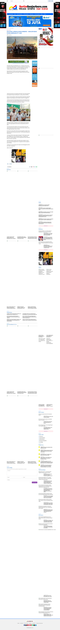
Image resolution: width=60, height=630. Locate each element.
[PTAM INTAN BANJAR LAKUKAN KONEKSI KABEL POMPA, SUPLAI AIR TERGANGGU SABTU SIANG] (46, 500)
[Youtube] (31, 625)
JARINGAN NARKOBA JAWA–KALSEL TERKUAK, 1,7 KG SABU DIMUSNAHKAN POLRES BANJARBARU (49, 405)
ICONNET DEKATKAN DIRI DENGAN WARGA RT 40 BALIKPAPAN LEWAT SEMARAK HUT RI (11, 237)
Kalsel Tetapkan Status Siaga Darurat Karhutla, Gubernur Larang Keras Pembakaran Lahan (46, 458)
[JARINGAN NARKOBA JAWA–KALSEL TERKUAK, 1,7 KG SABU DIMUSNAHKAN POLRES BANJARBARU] (49, 371)
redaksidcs (10, 34)
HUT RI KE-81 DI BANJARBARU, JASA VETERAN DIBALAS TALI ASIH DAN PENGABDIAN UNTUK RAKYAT (48, 238)
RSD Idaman (31, 14)
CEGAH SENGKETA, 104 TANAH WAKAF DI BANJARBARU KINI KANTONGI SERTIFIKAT (48, 234)
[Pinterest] (27, 625)
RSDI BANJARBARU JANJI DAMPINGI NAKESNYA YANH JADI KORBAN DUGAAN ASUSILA (48, 615)
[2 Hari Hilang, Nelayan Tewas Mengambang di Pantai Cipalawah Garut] (46, 425)
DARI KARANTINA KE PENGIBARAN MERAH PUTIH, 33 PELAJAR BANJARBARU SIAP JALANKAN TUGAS (48, 246)
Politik (42, 14)
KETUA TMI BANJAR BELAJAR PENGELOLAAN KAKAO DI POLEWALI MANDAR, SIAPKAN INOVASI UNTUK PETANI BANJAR (11, 307)
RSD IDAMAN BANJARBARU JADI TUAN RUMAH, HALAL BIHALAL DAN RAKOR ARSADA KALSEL (48, 521)
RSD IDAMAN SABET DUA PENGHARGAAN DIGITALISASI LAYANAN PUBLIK (48, 601)
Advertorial (41, 436)
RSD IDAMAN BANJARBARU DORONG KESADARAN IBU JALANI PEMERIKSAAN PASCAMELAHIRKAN (47, 608)
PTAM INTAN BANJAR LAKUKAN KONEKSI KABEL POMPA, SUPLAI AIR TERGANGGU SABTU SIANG (48, 504)
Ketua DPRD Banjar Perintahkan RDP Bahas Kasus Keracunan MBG (46, 455)
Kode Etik (21, 623)
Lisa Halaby (41, 442)
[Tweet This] (31, 166)
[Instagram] (29, 625)
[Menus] (7, 1)
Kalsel (15, 14)
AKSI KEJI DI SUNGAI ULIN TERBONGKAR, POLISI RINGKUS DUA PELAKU (41, 405)
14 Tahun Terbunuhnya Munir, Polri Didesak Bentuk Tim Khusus (48, 422)
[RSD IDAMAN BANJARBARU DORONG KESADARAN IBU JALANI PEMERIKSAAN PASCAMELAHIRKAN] (46, 605)
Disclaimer (33, 623)
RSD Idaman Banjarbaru (43, 440)
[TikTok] (34, 625)
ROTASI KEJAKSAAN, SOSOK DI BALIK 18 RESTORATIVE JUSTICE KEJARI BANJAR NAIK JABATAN (32, 237)
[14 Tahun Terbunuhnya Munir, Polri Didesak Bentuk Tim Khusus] (46, 420)
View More (45, 225)
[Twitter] (26, 625)
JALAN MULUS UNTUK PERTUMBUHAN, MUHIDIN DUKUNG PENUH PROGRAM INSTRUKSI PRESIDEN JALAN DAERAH (46, 466)
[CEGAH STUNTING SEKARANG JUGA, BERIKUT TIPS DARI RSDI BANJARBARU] (46, 524)
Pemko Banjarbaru (19, 14)
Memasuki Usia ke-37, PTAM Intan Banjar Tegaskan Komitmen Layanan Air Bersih (48, 475)
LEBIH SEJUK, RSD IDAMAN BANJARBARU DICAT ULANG (48, 596)
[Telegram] (36, 625)
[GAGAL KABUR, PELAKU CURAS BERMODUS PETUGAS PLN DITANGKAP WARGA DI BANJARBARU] (49, 301)
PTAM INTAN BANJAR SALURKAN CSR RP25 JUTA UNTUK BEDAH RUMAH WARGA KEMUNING (48, 497)
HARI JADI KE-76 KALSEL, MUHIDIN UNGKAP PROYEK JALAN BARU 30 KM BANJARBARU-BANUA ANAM (46, 209)
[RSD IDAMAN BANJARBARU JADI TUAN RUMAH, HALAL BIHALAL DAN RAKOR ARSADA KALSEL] (46, 517)
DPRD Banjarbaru (26, 14)
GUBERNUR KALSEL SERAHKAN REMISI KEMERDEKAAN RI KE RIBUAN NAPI (44, 205)
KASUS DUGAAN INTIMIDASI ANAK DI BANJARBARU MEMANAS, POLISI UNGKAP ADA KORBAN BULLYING (42, 336)
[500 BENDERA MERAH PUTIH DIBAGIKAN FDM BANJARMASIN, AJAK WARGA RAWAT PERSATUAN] (22, 203)
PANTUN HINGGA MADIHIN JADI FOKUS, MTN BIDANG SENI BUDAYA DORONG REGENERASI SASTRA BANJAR (45, 223)
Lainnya (45, 14)
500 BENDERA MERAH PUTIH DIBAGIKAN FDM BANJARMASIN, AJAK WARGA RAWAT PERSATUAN (21, 237)
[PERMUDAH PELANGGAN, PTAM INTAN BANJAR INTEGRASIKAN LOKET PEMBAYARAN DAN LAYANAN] (46, 507)
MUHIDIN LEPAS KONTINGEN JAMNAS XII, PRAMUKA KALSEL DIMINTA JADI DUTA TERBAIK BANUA (46, 219)
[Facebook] (24, 625)
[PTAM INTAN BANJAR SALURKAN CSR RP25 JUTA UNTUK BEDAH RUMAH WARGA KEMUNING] (46, 494)
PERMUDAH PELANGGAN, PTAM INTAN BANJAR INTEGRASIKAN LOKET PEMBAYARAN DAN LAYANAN (48, 511)
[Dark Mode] (52, 1)
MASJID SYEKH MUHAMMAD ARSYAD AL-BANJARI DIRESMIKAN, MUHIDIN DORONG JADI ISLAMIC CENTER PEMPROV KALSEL (46, 216)
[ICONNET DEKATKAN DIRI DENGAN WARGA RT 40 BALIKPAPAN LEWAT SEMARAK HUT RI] (11, 203)
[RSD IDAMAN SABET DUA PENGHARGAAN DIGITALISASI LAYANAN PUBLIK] (46, 599)
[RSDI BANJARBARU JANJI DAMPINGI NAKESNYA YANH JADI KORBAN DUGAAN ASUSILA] (46, 612)
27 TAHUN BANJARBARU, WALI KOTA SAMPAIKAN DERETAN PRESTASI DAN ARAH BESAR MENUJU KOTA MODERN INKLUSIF (47, 462)
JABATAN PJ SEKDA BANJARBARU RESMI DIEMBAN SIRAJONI (46, 448)
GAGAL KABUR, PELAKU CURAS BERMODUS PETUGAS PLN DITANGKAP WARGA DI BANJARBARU (49, 336)
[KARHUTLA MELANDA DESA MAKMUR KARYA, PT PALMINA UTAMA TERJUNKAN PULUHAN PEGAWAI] (32, 273)
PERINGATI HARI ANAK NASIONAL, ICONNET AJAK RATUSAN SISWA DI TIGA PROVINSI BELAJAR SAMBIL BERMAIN (21, 307)
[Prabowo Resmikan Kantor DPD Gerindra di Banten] (46, 415)
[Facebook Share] (29, 166)
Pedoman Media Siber (39, 623)
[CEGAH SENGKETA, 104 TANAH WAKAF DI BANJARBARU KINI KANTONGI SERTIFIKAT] (46, 231)
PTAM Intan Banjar (37, 14)
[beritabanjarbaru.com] (30, 7)
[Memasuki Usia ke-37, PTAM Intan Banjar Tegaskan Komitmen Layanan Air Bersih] (46, 472)
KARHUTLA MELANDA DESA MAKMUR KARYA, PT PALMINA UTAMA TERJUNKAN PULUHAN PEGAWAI (32, 307)
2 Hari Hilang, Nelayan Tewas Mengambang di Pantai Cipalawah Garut (48, 428)
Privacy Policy (26, 623)
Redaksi (30, 623)
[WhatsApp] (32, 625)
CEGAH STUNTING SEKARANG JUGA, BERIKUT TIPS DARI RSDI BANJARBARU (48, 527)
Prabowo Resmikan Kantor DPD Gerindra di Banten (48, 417)
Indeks (18, 623)
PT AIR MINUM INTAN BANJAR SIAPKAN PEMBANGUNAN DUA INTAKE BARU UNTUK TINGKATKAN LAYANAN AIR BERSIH (48, 490)
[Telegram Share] (35, 166)
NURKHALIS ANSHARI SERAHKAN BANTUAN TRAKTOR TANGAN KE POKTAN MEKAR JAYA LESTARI (47, 451)
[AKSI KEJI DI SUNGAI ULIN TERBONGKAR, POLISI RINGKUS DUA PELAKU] (42, 371)
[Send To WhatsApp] (36, 166)
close (5, 2)
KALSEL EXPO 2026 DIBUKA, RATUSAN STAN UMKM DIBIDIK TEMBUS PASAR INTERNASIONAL (46, 212)
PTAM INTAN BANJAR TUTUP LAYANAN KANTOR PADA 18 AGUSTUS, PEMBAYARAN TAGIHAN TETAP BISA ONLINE (48, 482)
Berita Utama (11, 14)
